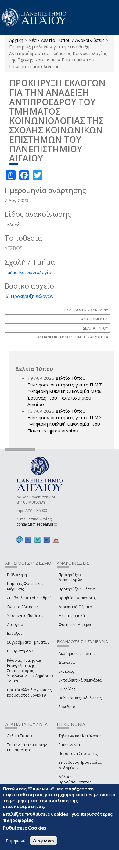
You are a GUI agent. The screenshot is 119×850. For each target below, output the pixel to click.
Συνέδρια (67, 706)
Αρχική (16, 40)
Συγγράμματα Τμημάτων (28, 642)
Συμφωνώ (16, 840)
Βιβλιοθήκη (17, 574)
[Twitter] (37, 539)
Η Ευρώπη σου (20, 651)
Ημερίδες (67, 689)
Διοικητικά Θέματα (75, 606)
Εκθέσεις (66, 671)
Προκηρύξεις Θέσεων (77, 589)
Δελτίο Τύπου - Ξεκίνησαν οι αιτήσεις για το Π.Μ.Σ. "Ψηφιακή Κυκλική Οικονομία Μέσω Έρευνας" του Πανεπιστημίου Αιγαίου (65, 391)
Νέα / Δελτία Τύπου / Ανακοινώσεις (66, 40)
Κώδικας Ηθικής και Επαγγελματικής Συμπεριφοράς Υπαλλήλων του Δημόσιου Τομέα (30, 671)
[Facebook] (28, 539)
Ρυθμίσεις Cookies (24, 828)
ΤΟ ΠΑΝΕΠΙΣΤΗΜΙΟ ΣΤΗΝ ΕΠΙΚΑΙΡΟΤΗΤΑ (72, 337)
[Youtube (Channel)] (55, 539)
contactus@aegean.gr (37, 524)
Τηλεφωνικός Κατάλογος (80, 735)
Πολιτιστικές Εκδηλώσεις (80, 697)
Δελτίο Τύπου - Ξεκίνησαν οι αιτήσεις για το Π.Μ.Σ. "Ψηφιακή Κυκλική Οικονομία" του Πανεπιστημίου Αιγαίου (65, 421)
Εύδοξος (14, 633)
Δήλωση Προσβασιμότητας (75, 779)
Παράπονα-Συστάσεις (78, 753)
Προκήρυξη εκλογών (32, 296)
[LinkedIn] (46, 539)
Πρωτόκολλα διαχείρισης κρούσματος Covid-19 (29, 692)
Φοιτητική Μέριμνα (75, 624)
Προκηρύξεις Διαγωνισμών (70, 577)
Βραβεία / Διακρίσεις (77, 598)
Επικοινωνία (69, 744)
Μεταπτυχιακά (72, 615)
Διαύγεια (15, 624)
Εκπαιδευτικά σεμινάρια (80, 680)
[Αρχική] (37, 17)
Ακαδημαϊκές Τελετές (77, 653)
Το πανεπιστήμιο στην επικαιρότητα (27, 747)
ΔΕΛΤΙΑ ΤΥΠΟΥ (95, 328)
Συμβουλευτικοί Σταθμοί (29, 598)
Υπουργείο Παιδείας (25, 615)
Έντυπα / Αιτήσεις (22, 606)
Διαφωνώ (43, 840)
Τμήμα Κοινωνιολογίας (29, 272)
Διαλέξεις (67, 662)
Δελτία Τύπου (19, 735)
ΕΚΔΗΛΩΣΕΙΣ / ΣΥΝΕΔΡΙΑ (86, 309)
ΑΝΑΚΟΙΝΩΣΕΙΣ (94, 319)
